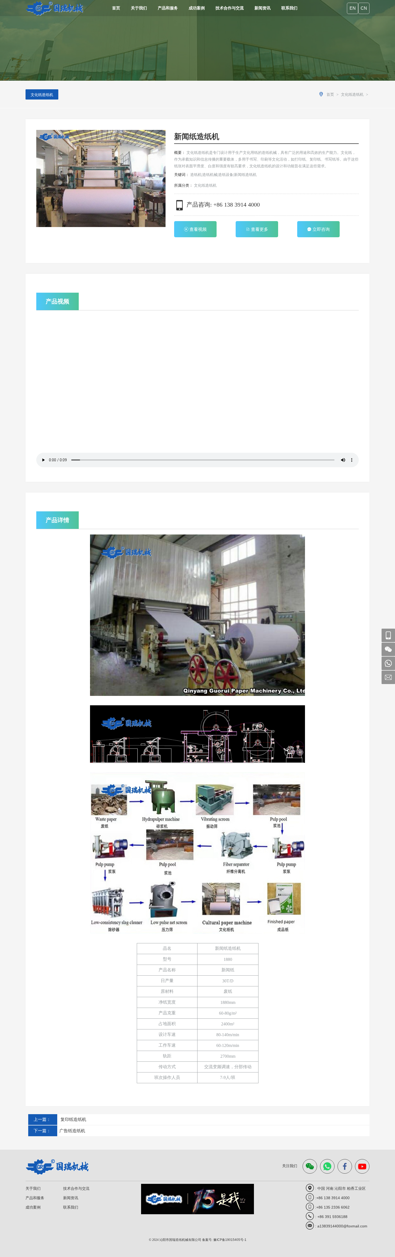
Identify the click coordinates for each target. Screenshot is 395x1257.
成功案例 (197, 8)
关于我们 (139, 8)
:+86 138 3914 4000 (332, 1198)
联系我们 (289, 8)
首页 (116, 8)
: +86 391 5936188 (331, 1216)
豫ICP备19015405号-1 (229, 1240)
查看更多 (259, 229)
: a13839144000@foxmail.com (341, 1226)
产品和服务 (168, 8)
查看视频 (198, 229)
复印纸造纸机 (71, 1119)
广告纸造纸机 (71, 1130)
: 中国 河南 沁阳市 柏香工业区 (340, 1188)
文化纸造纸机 (42, 95)
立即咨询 (321, 229)
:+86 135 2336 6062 (332, 1207)
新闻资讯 (262, 8)
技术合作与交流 (230, 8)
